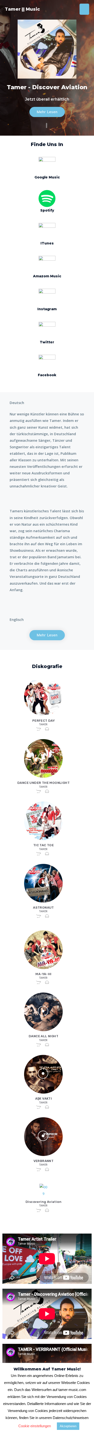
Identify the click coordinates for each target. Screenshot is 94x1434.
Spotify (47, 210)
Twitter (47, 342)
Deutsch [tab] (17, 402)
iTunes (47, 243)
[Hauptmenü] (84, 9)
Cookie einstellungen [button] (34, 1426)
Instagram (47, 309)
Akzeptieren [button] (68, 1426)
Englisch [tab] (17, 619)
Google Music (47, 177)
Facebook (47, 375)
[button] (47, 112)
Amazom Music (47, 276)
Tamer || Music (22, 9)
